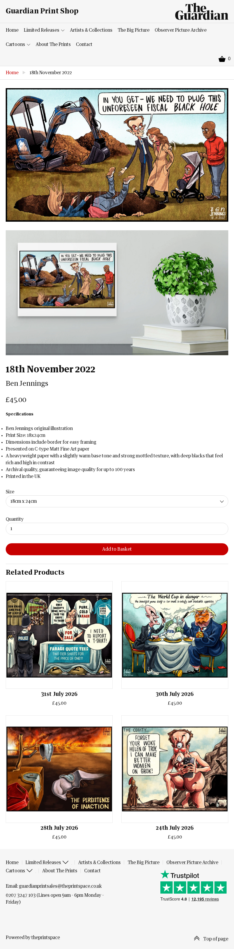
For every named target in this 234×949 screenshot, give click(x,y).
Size (10, 492)
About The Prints (53, 44)
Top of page (215, 939)
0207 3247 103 (21, 895)
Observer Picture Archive (181, 30)
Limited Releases (42, 30)
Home (12, 30)
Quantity (15, 519)
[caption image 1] (117, 155)
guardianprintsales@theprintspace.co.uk (60, 886)
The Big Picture (134, 30)
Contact (84, 44)
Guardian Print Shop (42, 11)
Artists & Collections (91, 30)
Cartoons (16, 44)
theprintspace (45, 937)
